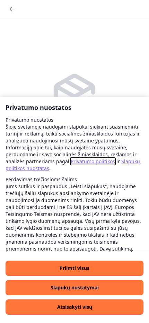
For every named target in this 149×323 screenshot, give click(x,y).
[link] (93, 161)
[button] (74, 268)
